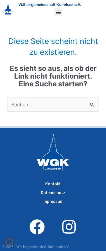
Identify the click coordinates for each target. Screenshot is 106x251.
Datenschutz (53, 192)
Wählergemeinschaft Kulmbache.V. (50, 4)
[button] (58, 12)
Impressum (53, 201)
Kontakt (53, 183)
